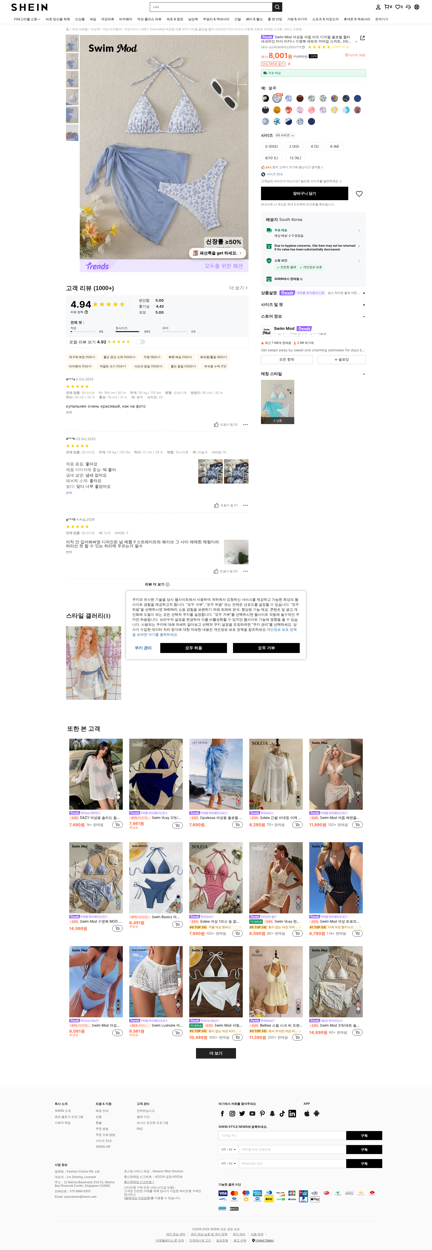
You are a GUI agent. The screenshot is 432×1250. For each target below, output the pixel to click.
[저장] (359, 193)
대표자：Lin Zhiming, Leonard (75, 1177)
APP (307, 1104)
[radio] (265, 98)
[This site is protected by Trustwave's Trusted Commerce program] (222, 1208)
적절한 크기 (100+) (113, 366)
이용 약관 (257, 1234)
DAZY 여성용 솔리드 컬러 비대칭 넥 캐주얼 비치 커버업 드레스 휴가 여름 (96, 818)
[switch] (140, 341)
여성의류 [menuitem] (107, 19)
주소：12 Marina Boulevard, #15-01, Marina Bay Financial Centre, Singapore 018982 (84, 1184)
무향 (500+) (152, 357)
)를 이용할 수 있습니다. (165, 1198)
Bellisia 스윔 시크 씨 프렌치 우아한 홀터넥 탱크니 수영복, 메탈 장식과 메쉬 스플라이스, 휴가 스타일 (276, 1025)
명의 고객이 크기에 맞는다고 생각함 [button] (293, 167)
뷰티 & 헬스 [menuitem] (254, 19)
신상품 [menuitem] (80, 19)
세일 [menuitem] (93, 19)
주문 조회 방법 (105, 1135)
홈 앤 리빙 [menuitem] (275, 19)
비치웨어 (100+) (80, 366)
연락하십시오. (146, 1111)
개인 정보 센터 (176, 1234)
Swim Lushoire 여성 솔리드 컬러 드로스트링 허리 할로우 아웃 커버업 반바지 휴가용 (156, 1025)
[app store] (307, 1116)
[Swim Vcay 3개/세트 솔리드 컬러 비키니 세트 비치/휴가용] (156, 774)
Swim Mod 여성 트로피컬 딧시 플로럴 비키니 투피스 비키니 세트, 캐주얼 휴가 (336, 921)
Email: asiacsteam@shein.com (75, 1197)
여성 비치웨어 (112, 29)
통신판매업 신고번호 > (139, 1182)
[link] (388, 7)
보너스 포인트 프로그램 (152, 1123)
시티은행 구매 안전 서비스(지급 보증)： (150, 1187)
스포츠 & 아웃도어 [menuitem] (325, 19)
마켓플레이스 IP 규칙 (170, 1240)
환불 (99, 1123)
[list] (258, 1113)
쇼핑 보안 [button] (280, 260)
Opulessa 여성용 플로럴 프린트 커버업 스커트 (216, 818)
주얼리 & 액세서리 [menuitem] (216, 19)
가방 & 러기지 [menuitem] (297, 19)
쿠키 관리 (239, 1234)
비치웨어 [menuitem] (125, 19)
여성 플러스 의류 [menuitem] (149, 19)
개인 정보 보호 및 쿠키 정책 (209, 1234)
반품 (99, 1117)
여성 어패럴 (80, 29)
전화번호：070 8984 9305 (72, 1191)
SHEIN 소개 (63, 1111)
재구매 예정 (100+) (82, 357)
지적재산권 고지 (200, 1240)
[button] (408, 7)
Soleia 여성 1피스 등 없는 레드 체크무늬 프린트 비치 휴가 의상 (216, 921)
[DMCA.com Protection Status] (234, 1208)
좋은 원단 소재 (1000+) (119, 357)
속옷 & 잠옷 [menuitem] (174, 19)
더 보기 (216, 1053)
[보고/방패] (245, 425)
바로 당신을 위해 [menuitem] (58, 19)
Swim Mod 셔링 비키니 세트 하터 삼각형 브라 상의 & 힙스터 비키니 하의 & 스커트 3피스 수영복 (216, 1025)
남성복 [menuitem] (193, 19)
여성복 (95, 29)
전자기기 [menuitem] (381, 19)
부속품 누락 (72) (215, 366)
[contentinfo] (300, 1196)
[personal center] (378, 7)
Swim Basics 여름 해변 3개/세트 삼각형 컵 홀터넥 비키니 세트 (156, 917)
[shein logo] (29, 7)
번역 (69, 412)
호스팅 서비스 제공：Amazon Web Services (153, 1171)
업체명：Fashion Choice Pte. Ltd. (77, 1171)
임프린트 (222, 1240)
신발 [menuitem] (237, 19)
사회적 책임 (62, 1123)
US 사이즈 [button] (283, 135)
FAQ (139, 1129)
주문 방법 (102, 1129)
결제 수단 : (144, 1117)
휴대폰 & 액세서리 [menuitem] (357, 19)
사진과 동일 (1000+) (148, 366)
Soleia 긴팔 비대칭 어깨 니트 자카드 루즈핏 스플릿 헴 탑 (276, 818)
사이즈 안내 (104, 1141)
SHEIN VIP (103, 1147)
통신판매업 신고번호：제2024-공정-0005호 (153, 1177)
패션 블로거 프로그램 (69, 1117)
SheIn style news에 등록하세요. (242, 1127)
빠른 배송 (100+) (180, 357)
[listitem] (277, 402)
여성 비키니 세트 (135, 29)
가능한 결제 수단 (229, 1184)
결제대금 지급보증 (137, 1198)
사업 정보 (61, 1165)
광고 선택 (240, 1240)
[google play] (316, 1116)
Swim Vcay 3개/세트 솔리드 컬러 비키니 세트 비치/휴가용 (156, 818)
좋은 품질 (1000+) (183, 366)
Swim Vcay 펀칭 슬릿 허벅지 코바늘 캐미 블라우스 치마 (276, 921)
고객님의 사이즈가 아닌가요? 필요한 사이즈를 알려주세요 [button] (300, 181)
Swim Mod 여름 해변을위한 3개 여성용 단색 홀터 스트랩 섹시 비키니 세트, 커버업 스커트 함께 (336, 818)
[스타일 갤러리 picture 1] (93, 663)
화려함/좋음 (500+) (213, 357)
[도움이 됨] (216, 425)
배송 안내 (102, 1111)
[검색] (277, 7)
